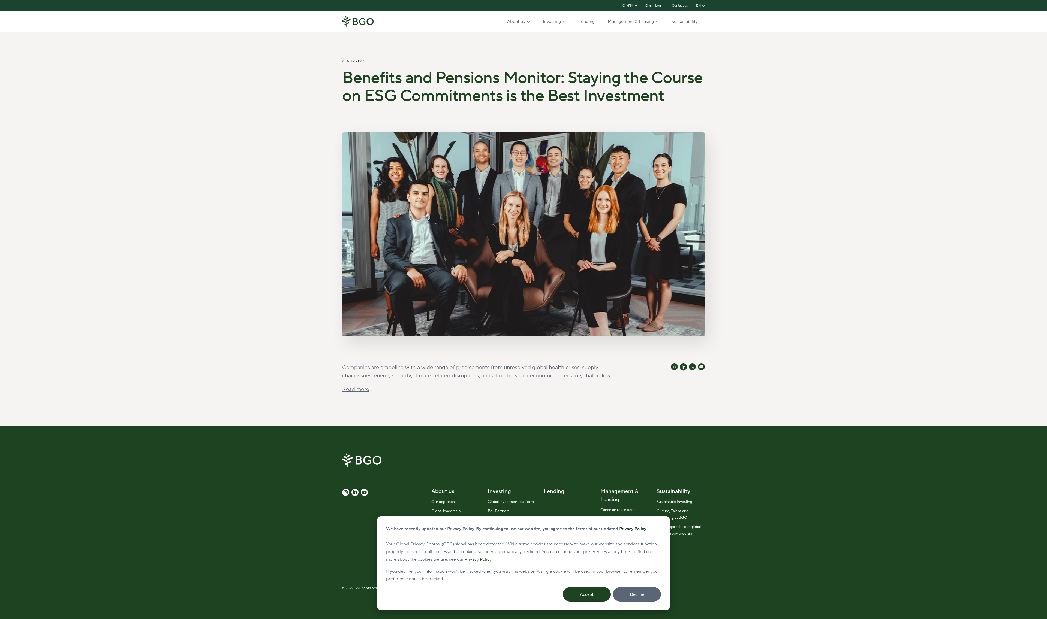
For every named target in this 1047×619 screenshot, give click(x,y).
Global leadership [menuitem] (446, 511)
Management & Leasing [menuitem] (619, 495)
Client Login (654, 6)
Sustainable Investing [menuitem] (674, 501)
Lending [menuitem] (554, 491)
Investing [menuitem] (499, 491)
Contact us (680, 6)
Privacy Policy (478, 559)
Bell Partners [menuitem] (498, 511)
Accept (587, 594)
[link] (358, 21)
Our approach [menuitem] (443, 501)
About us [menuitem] (442, 491)
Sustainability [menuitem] (673, 491)
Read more (355, 389)
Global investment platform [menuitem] (511, 501)
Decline (637, 594)
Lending (587, 21)
